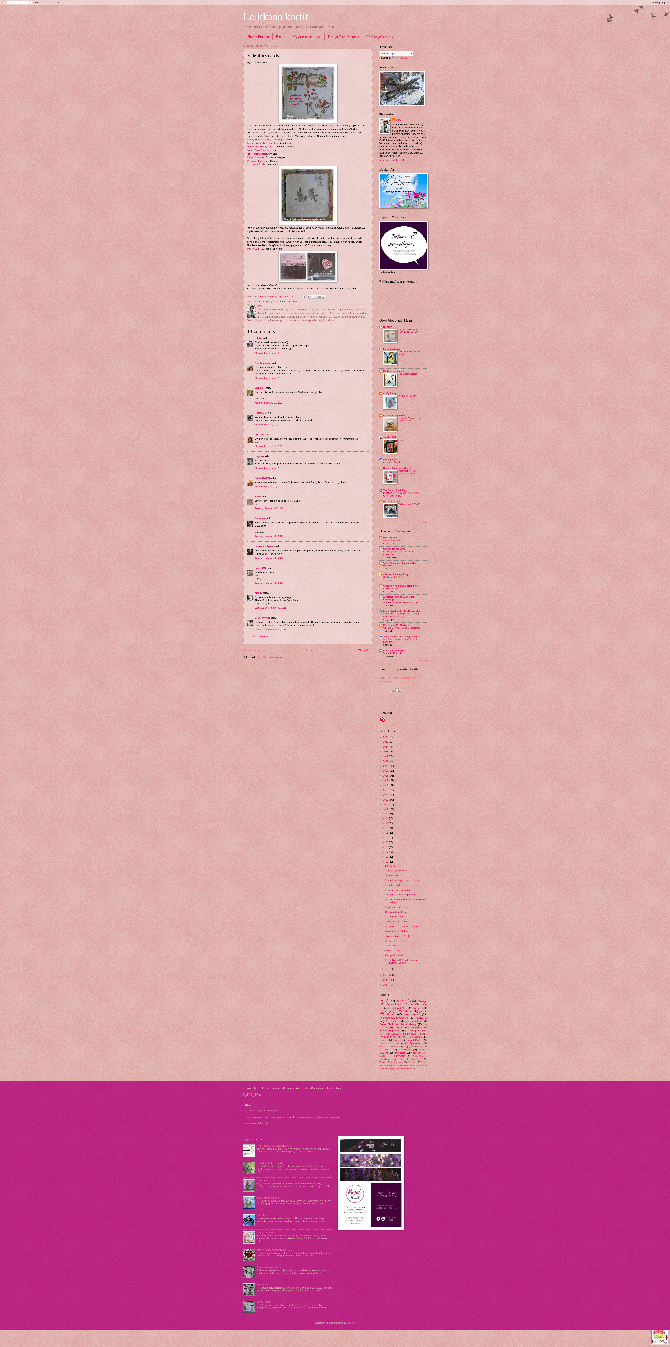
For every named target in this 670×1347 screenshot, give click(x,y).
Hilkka (258, 338)
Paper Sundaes (255, 157)
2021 (386, 761)
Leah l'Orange (262, 618)
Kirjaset (397, 1040)
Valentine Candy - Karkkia (398, 936)
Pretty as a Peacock (407, 396)
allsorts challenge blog (395, 574)
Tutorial (383, 1062)
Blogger (350, 1323)
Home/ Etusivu (258, 36)
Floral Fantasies (391, 349)
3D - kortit (412, 1062)
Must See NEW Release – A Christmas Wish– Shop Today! (401, 494)
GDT (396, 1046)
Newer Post (251, 650)
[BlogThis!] (313, 297)
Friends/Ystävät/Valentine (393, 1017)
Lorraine (259, 434)
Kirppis (390, 1065)
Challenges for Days (394, 549)
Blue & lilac (391, 865)
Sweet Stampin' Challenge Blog (400, 563)
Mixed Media (414, 1040)
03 (387, 857)
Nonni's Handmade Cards (397, 468)
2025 (386, 742)
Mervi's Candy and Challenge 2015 (274, 1250)
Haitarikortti (262, 1215)
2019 (386, 771)
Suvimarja (403, 1065)
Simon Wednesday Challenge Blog (402, 611)
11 (387, 818)
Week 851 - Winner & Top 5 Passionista (401, 628)
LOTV (416, 1007)
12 (387, 813)
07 (387, 837)
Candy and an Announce (269, 1267)
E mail (280, 36)
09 (387, 828)
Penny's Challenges (258, 161)
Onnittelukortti (392, 875)
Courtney (260, 518)
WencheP (260, 388)
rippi (400, 1037)
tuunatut (383, 1046)
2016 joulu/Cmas (417, 1030)
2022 (386, 756)
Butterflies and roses (395, 885)
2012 (386, 804)
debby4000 (260, 568)
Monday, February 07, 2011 (268, 353)
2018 (386, 775)
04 (387, 852)
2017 (386, 780)
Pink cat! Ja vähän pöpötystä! (400, 894)
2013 (386, 800)
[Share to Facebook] (319, 297)
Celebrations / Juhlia (395, 916)
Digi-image (385, 1011)
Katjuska (259, 456)
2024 (386, 746)
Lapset (382, 1040)
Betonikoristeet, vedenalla (270, 1163)
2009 (386, 980)
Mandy (258, 593)
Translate (403, 58)
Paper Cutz (253, 249)
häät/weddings (414, 1027)
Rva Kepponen (263, 363)
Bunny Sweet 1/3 (265, 1232)
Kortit (262, 301)
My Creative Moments (394, 371)
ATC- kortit (392, 1021)
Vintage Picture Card (395, 955)
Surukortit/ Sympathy (408, 1043)
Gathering (262, 1180)
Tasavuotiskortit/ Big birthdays (400, 1033)
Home (308, 650)
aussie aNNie (390, 437)
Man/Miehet (405, 1011)
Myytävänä (383, 1069)
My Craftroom (396, 1062)
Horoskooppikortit (405, 1069)
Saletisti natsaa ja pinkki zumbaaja (402, 880)
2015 (386, 790)
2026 (386, 737)
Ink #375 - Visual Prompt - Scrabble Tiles (410, 419)
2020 (386, 766)
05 (387, 847)
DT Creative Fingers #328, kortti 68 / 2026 (408, 331)
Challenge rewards (380, 36)
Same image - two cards (397, 890)
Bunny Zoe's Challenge (260, 143)
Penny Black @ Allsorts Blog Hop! (274, 1145)
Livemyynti (404, 1049)
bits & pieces (390, 459)
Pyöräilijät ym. (392, 945)
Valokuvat (421, 1017)
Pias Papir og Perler (394, 415)
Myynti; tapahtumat (307, 36)
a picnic (402, 440)
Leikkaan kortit (275, 16)
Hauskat (390, 1014)
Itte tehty (387, 327)
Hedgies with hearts (395, 941)
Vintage (422, 1001)
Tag (406, 1046)
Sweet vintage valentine (397, 921)
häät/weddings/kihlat (389, 1030)
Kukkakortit (397, 1007)
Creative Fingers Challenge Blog (400, 585)
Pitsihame (260, 413)
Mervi (399, 119)
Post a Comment (260, 636)
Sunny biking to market (268, 1197)
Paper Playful (390, 537)
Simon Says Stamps (258, 150)
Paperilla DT (416, 1059)
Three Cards (263, 1284)
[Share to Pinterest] (323, 297)
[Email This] (309, 297)
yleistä (423, 1011)
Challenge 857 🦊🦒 (393, 577)
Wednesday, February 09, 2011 (270, 607)
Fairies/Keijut (399, 1056)
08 (387, 832)
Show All (423, 522)
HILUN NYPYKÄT (392, 501)
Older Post (365, 650)
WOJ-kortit (384, 1049)
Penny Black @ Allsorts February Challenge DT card (402, 961)
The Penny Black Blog (395, 490)
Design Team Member (343, 36)
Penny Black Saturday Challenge (265, 139)
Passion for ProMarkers (396, 625)
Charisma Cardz (256, 164)
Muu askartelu (413, 1021)
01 (387, 969)
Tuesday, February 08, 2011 (269, 508)
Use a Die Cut (389, 566)
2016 (386, 785)
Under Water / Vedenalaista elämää (403, 926)
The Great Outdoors (407, 374)
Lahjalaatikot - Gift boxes (397, 931)
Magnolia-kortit (412, 1014)
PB (381, 1001)
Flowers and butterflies (396, 907)
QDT (393, 1069)
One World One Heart (396, 912)
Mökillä (383, 1043)
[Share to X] (316, 297)
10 (387, 823)
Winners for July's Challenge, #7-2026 (401, 602)
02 (387, 861)
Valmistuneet (263, 1302)
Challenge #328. (391, 588)
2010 (386, 975)
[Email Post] (303, 296)
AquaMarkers (418, 1065)
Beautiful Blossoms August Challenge (407, 472)
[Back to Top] (660, 1336)
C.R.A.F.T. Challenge (394, 650)
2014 (386, 795)
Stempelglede (415, 1037)
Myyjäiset (400, 1052)
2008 (386, 985)
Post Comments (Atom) (269, 657)
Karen (258, 496)
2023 (386, 751)
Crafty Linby (389, 393)
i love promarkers (256, 153)
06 (387, 842)
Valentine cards (393, 950)
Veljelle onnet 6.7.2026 (409, 504)
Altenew (418, 1046)
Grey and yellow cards (396, 870)
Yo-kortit (398, 1027)
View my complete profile (392, 160)
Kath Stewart (262, 478)
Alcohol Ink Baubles (392, 462)
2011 (386, 809)
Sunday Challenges (392, 540)
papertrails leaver (264, 546)
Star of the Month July (393, 653)
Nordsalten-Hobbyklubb (260, 146)
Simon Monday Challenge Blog (400, 636)
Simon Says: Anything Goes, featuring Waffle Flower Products (401, 615)
